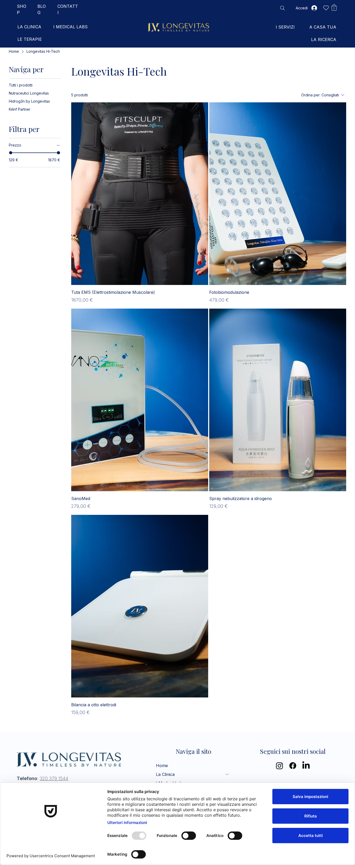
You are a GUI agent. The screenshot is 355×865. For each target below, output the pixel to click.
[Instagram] (279, 765)
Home (162, 765)
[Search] (282, 7)
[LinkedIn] (306, 765)
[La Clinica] (227, 774)
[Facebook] (292, 765)
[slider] (11, 153)
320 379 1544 (54, 778)
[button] (334, 7)
